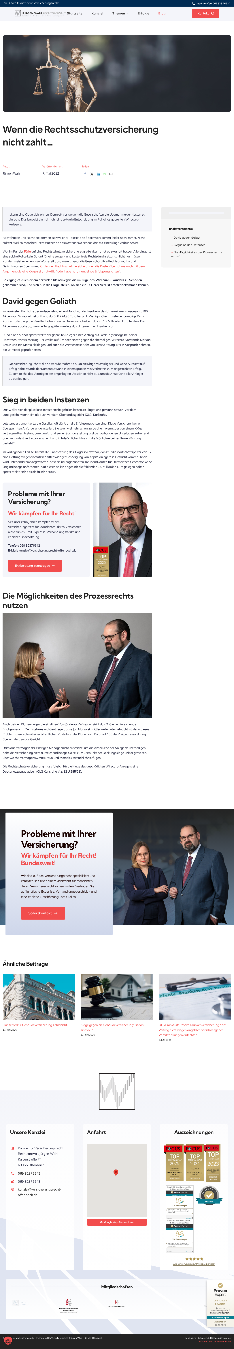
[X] (91, 176)
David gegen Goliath (187, 237)
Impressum (190, 1338)
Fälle (27, 251)
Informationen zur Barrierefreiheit (215, 1341)
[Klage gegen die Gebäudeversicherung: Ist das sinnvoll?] (117, 997)
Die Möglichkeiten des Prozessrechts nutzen (196, 254)
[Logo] (40, 12)
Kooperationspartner (221, 1338)
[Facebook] (85, 176)
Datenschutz (203, 1338)
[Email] (111, 176)
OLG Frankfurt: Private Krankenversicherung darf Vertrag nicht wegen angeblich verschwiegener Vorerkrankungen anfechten (192, 1030)
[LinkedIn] (98, 176)
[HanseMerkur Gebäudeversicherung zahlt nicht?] (39, 997)
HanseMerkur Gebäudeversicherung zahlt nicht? (36, 1025)
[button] (116, 1172)
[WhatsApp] (105, 176)
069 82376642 (29, 1173)
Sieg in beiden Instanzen (189, 244)
